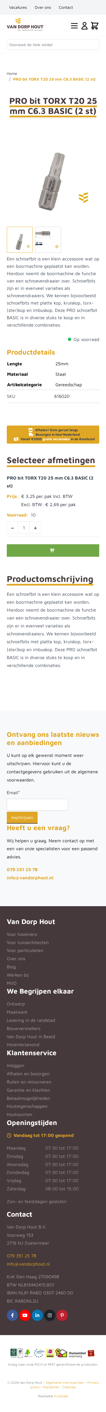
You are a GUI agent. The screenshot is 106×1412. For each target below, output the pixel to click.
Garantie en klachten (28, 1090)
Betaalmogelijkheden (28, 1098)
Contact (66, 7)
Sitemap (69, 1387)
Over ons (43, 7)
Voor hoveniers (22, 934)
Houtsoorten (19, 1114)
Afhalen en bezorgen (28, 1073)
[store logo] (25, 24)
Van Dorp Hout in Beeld (31, 1036)
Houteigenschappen (27, 1106)
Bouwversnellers (23, 1028)
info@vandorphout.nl (30, 877)
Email (13, 792)
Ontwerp (16, 1003)
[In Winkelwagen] (53, 550)
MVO (12, 983)
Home (12, 73)
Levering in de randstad (31, 1020)
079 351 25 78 (22, 869)
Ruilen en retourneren (29, 1081)
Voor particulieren (25, 950)
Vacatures (18, 7)
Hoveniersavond (23, 1044)
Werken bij (18, 974)
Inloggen (15, 1065)
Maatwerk (17, 1011)
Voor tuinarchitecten (28, 942)
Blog (11, 966)
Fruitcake (61, 1396)
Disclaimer (51, 1387)
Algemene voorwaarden (65, 1382)
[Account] (84, 25)
